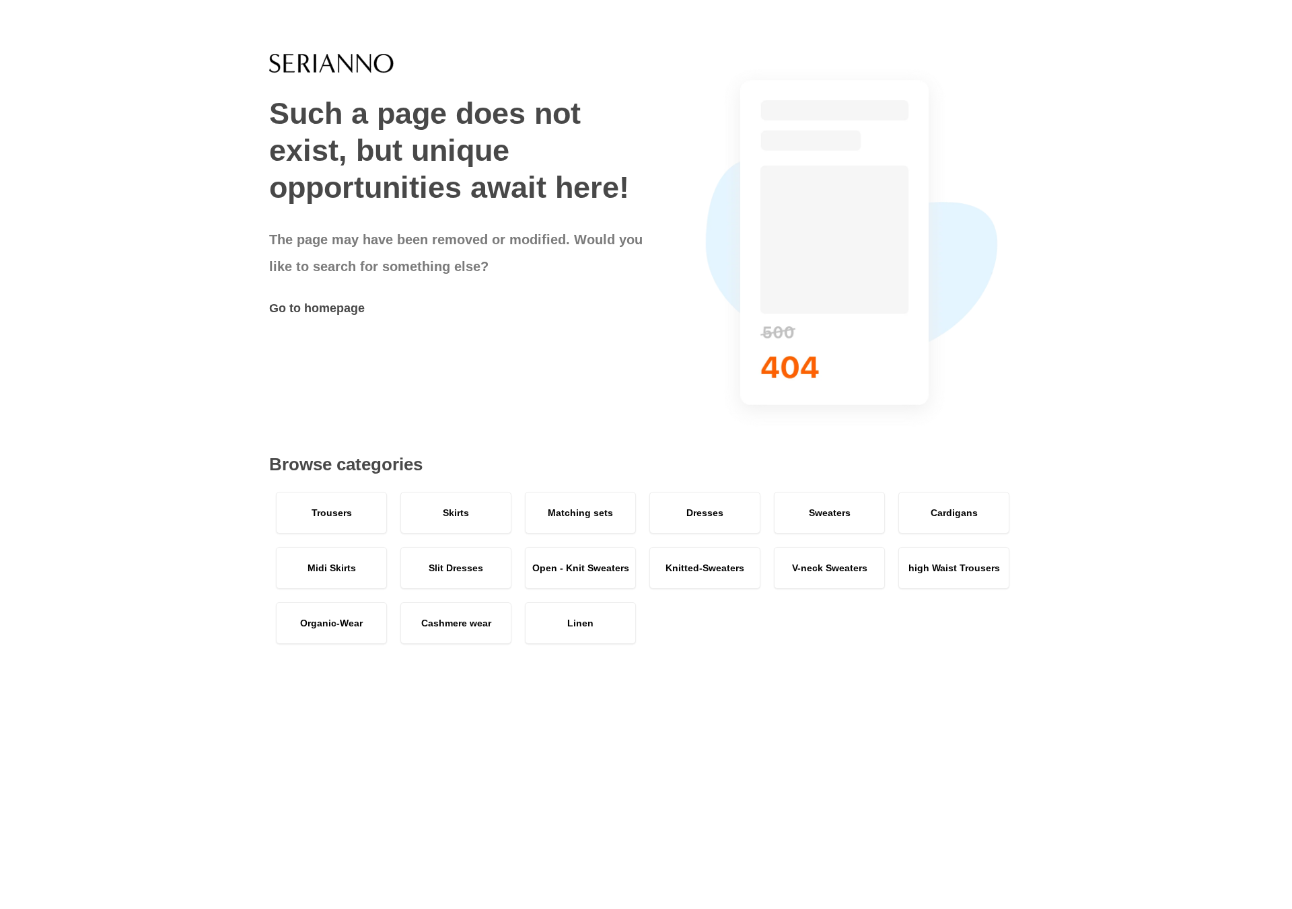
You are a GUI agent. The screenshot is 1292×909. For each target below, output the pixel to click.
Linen (580, 623)
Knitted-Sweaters (705, 567)
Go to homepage (317, 308)
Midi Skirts (332, 567)
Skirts (456, 512)
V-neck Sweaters (829, 567)
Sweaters (830, 512)
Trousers (332, 512)
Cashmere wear (456, 623)
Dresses (704, 512)
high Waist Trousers (954, 567)
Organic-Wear (331, 623)
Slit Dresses (456, 567)
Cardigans (954, 512)
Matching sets (580, 512)
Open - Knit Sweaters (580, 567)
